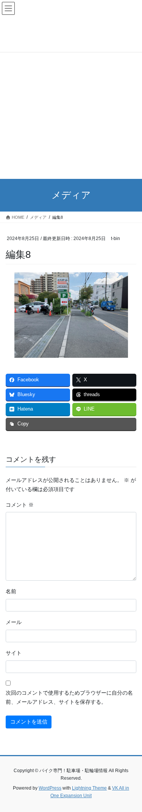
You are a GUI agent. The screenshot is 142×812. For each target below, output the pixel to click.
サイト (14, 653)
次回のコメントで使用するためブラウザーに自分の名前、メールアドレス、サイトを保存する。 (69, 697)
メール (14, 622)
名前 (11, 591)
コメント (20, 505)
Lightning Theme (89, 788)
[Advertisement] (71, 104)
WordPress (50, 788)
